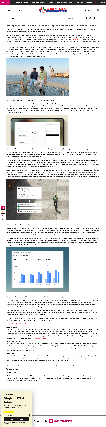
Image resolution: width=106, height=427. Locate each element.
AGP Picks (5, 2)
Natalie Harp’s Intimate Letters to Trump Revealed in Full (24, 2)
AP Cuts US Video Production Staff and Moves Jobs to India (71, 2)
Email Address (9, 412)
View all (102, 2)
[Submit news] (3, 208)
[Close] (30, 393)
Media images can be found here (16, 323)
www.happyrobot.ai (41, 338)
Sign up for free (17, 419)
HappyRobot (75, 39)
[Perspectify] (3, 212)
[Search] (86, 18)
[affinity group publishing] (3, 215)
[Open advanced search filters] (90, 18)
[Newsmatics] (3, 219)
